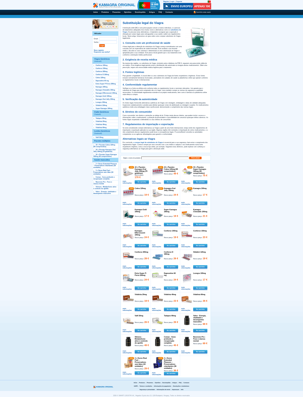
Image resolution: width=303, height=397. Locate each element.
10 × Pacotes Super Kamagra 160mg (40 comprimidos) (105, 155)
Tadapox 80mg (101, 118)
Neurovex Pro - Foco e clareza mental (102, 183)
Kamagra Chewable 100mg (105, 90)
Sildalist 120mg (101, 105)
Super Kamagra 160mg (104, 108)
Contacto (169, 12)
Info (182, 389)
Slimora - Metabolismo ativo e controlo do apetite (104, 187)
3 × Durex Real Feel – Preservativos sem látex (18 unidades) (103, 172)
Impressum (175, 389)
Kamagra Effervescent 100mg (106, 93)
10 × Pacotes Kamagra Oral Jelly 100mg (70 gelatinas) (104, 150)
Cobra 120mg (100, 77)
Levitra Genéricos (102, 132)
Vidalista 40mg (101, 124)
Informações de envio (163, 389)
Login (172, 1)
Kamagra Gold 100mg (103, 96)
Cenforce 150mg (101, 68)
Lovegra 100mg (101, 102)
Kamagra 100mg (101, 87)
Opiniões (127, 12)
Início (95, 12)
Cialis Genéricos (101, 113)
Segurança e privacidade (147, 389)
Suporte (179, 1)
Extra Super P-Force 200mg (106, 84)
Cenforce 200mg (101, 71)
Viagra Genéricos (102, 60)
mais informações (127, 182)
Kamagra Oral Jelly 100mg (105, 99)
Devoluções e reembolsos (181, 386)
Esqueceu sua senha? (102, 52)
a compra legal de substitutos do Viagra (148, 142)
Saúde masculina (102, 160)
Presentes (116, 12)
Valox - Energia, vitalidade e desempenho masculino (104, 192)
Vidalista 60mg (101, 127)
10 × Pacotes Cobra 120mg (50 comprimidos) (104, 145)
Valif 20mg (99, 137)
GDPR (136, 386)
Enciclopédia (140, 12)
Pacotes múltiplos (102, 141)
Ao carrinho (142, 182)
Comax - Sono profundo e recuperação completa (104, 178)
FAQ (160, 12)
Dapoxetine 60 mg (102, 81)
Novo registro (99, 50)
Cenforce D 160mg (102, 74)
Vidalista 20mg (101, 121)
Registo (166, 1)
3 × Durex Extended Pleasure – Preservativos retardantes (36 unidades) (105, 165)
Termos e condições (146, 386)
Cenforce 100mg (101, 65)
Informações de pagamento (162, 386)
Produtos (105, 12)
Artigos (152, 12)
